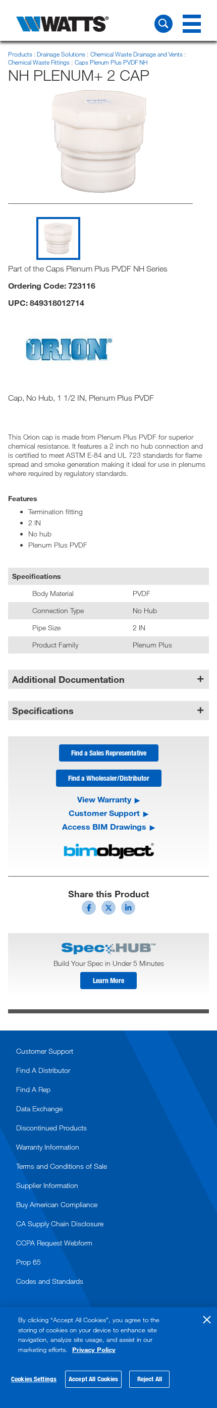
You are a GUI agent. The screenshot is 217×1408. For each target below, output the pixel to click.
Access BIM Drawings (104, 826)
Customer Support (104, 813)
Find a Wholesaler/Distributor (108, 778)
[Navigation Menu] (192, 24)
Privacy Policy (94, 1349)
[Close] (207, 1320)
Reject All (149, 1379)
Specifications (43, 710)
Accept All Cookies (93, 1379)
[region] (108, 1357)
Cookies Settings (34, 1379)
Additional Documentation (68, 679)
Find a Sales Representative (108, 752)
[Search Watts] (163, 24)
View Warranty (104, 799)
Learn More (108, 980)
